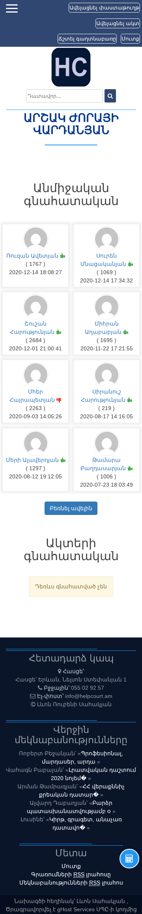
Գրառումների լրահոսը (71, 874)
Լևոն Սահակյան (102, 901)
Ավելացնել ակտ (117, 23)
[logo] (71, 67)
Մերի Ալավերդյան (33, 460)
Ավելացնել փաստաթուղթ (104, 8)
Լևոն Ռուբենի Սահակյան (74, 704)
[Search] (110, 96)
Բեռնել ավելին (71, 508)
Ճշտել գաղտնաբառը (87, 39)
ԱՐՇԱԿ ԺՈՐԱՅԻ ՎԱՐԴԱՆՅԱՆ (71, 124)
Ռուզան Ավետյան (33, 256)
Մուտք (130, 39)
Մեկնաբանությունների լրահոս (71, 882)
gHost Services (76, 909)
